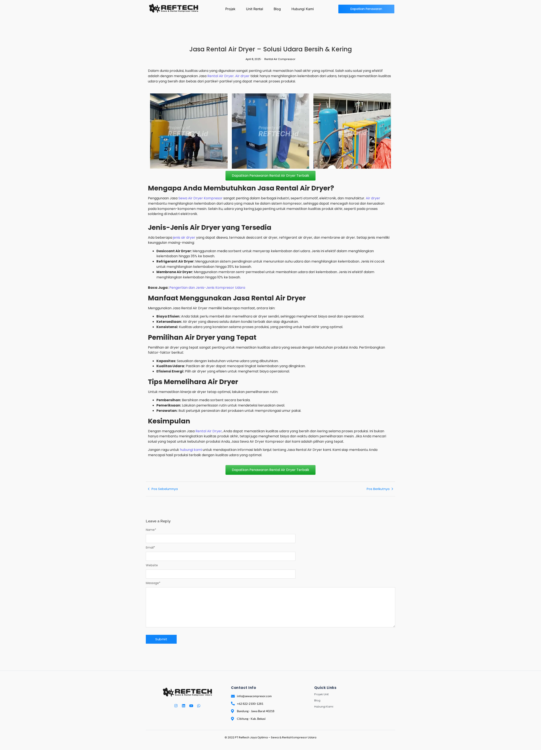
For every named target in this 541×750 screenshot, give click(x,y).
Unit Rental (254, 9)
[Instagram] (176, 706)
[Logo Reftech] (173, 8)
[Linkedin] (183, 706)
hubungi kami (191, 449)
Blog (277, 9)
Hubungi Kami (302, 9)
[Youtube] (191, 706)
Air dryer (242, 76)
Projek (230, 9)
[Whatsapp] (199, 706)
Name (151, 529)
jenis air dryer (184, 237)
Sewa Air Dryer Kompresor (200, 198)
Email (150, 547)
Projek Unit (321, 694)
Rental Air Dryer (220, 76)
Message (153, 583)
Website (152, 565)
